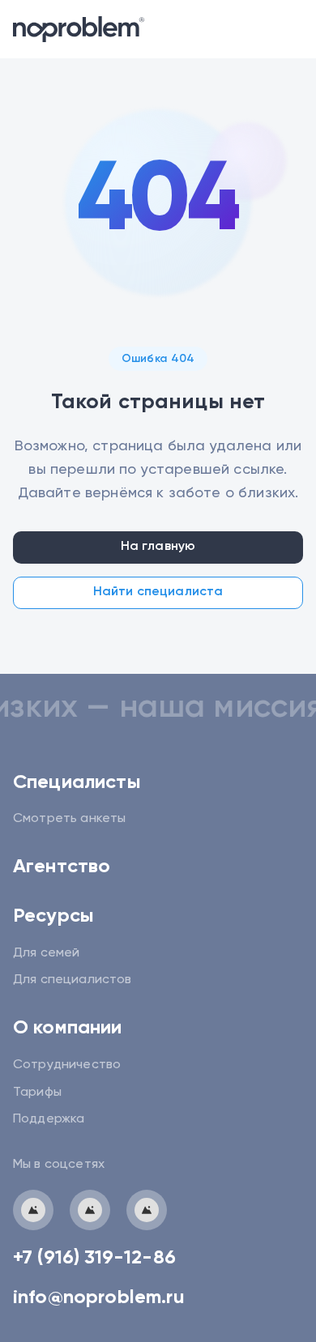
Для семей (46, 953)
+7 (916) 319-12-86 (94, 1257)
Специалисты (77, 782)
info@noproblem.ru (99, 1297)
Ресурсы (53, 916)
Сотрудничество (67, 1065)
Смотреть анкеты (69, 818)
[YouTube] (146, 1210)
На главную (158, 546)
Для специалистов (72, 979)
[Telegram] (33, 1210)
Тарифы (37, 1092)
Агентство (61, 866)
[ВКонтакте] (90, 1210)
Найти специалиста (158, 592)
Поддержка (48, 1119)
